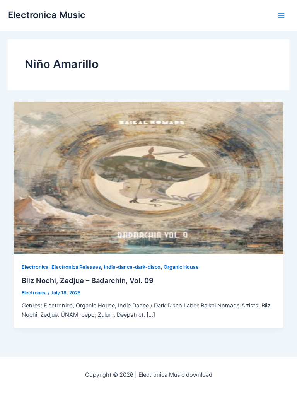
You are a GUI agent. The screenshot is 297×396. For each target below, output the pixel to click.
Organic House (181, 267)
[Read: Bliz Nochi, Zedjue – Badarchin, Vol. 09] (149, 177)
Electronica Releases (76, 267)
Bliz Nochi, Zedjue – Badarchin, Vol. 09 (88, 280)
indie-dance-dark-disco (132, 267)
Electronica (35, 267)
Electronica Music (46, 14)
